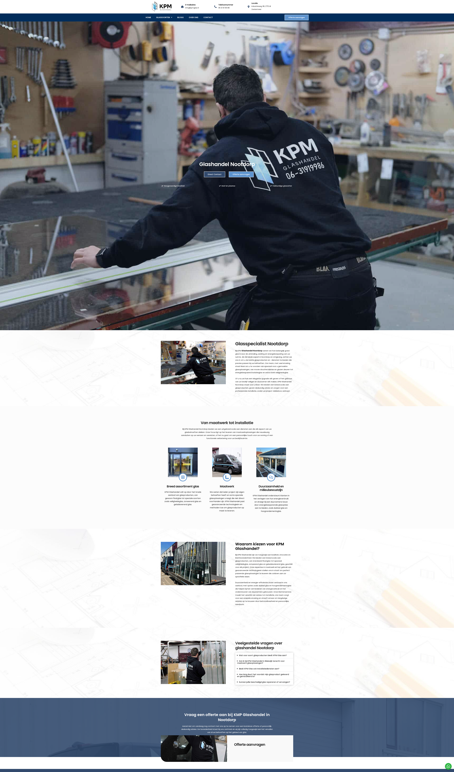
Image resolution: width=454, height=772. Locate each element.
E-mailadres (190, 5)
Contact (208, 17)
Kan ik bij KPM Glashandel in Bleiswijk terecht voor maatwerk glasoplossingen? (261, 662)
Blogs (180, 17)
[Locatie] (248, 7)
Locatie (254, 3)
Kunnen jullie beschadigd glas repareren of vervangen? (264, 682)
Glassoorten (163, 17)
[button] (264, 655)
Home (148, 17)
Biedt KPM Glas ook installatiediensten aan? (259, 668)
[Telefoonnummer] (215, 7)
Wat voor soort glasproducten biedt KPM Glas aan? (263, 655)
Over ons (193, 17)
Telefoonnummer (225, 5)
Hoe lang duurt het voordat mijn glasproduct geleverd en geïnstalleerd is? (263, 675)
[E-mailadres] (182, 7)
